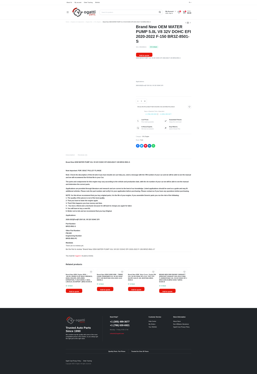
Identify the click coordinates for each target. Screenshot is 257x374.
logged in (79, 260)
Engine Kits (89, 22)
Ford (142, 141)
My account (78, 2)
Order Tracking (89, 2)
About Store (177, 351)
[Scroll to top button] (252, 369)
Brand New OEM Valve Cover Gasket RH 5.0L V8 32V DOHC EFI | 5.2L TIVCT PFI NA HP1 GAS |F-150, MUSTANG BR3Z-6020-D (142, 307)
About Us (69, 2)
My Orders (152, 354)
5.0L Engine (97, 22)
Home (67, 22)
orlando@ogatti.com (117, 363)
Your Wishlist (153, 357)
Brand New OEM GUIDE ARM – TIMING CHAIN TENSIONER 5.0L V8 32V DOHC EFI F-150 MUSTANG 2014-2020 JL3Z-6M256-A (110, 307)
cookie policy (22, 362)
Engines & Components (77, 22)
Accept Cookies (22, 368)
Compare (92, 280)
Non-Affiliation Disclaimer (181, 354)
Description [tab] (70, 156)
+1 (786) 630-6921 (151, 115)
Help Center (153, 351)
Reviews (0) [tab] (83, 156)
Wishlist (98, 2)
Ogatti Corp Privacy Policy (181, 357)
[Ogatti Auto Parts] (84, 12)
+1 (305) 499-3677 (166, 115)
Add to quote (144, 56)
